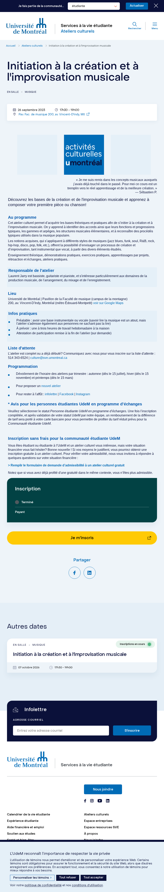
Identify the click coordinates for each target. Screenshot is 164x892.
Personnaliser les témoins (32, 878)
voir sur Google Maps (108, 303)
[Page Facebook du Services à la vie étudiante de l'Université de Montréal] (85, 801)
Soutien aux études (21, 834)
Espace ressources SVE (101, 827)
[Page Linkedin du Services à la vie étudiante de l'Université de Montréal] (108, 801)
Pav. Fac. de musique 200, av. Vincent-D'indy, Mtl (52, 114)
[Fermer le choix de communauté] (153, 6)
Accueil (10, 45)
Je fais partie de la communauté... (41, 6)
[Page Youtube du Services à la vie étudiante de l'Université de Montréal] (100, 801)
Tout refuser (67, 877)
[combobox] (94, 6)
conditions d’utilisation (87, 885)
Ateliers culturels (32, 45)
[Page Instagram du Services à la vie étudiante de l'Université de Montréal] (92, 801)
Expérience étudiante (22, 821)
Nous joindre (103, 789)
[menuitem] (43, 814)
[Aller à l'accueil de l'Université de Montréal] (26, 26)
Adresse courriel (28, 719)
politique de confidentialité (43, 885)
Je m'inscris (82, 538)
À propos (91, 834)
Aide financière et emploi (25, 827)
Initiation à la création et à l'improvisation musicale (80, 45)
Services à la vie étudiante (86, 25)
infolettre (51, 394)
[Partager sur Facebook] (75, 573)
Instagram (83, 394)
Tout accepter (93, 877)
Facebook (66, 394)
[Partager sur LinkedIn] (90, 573)
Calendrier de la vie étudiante (28, 814)
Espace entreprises (98, 821)
